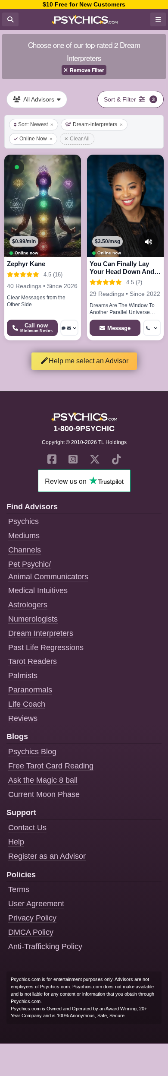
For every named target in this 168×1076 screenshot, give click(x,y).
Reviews (22, 718)
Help (16, 842)
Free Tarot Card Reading (50, 766)
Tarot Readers (32, 661)
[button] (16, 167)
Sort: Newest (33, 124)
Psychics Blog (32, 751)
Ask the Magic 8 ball (43, 780)
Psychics (23, 521)
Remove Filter (87, 70)
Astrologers (27, 604)
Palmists (22, 675)
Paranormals (30, 690)
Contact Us (27, 827)
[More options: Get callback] (152, 328)
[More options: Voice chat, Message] (69, 328)
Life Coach (26, 704)
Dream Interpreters (40, 633)
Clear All (80, 139)
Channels (24, 550)
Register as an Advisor (47, 856)
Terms (18, 889)
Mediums (24, 535)
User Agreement (36, 903)
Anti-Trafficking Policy (45, 946)
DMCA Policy (30, 932)
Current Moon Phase (44, 794)
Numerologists (33, 619)
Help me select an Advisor (88, 361)
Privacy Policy (32, 918)
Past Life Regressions (46, 647)
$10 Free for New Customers (84, 4)
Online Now (33, 139)
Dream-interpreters (95, 124)
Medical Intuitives (38, 590)
